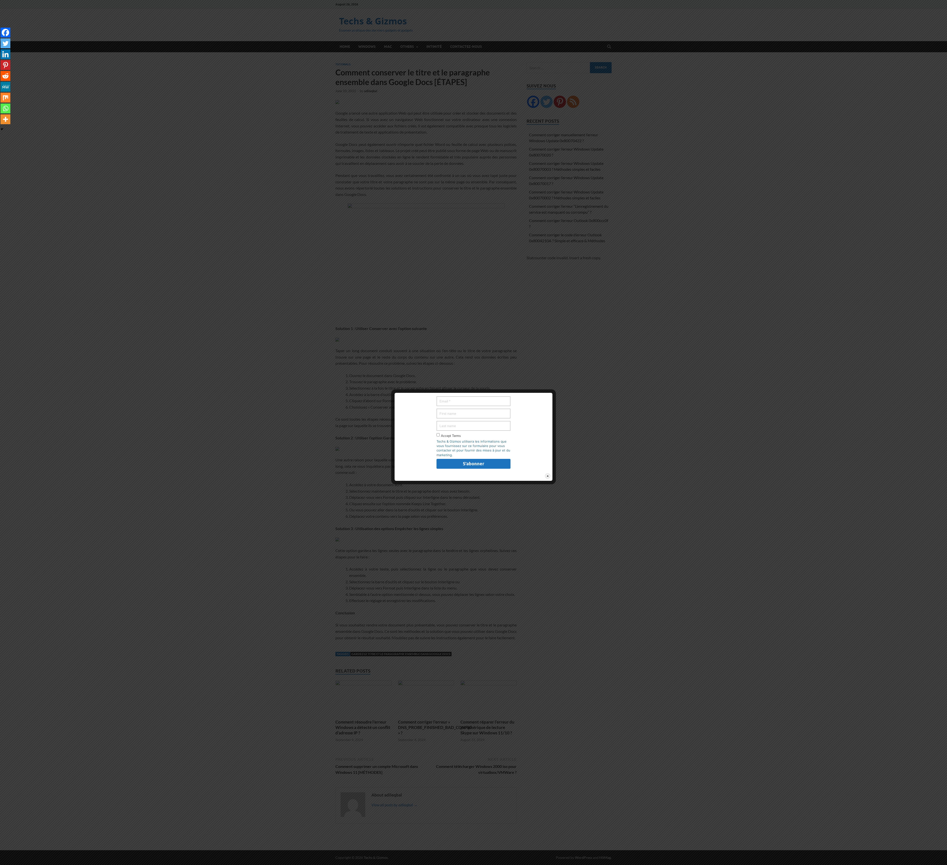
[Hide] (2, 129)
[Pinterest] (5, 65)
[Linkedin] (5, 54)
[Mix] (5, 98)
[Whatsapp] (5, 108)
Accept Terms (451, 435)
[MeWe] (5, 87)
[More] (5, 119)
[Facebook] (5, 32)
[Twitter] (5, 43)
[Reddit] (5, 76)
